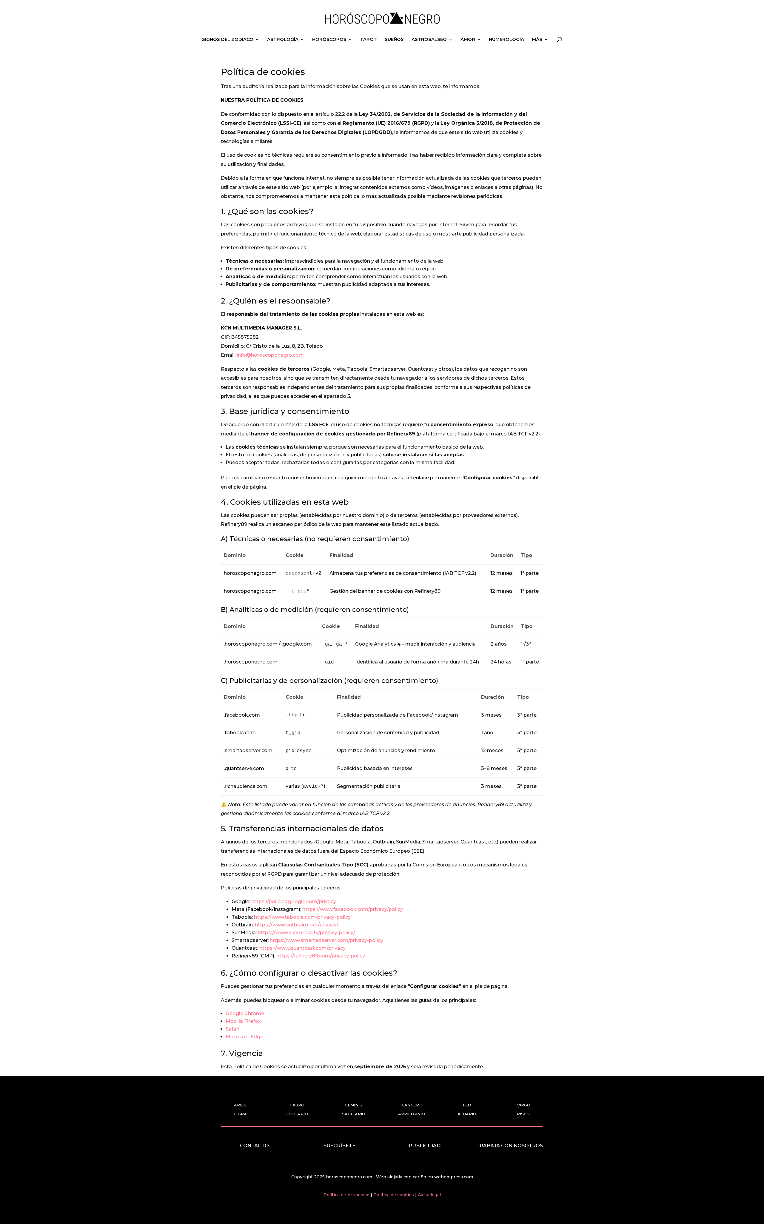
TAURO (296, 1105)
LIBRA (240, 1113)
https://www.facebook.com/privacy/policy (352, 909)
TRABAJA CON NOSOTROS (509, 1145)
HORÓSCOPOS (329, 39)
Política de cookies (394, 1194)
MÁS (537, 39)
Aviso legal (429, 1194)
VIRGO (523, 1105)
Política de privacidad (347, 1194)
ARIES (240, 1105)
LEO (467, 1105)
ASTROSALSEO (429, 39)
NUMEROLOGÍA (506, 39)
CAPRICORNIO (410, 1113)
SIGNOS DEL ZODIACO (227, 39)
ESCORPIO (297, 1113)
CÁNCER (410, 1105)
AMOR (467, 39)
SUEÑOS (394, 39)
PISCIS (523, 1113)
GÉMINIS (353, 1105)
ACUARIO (467, 1113)
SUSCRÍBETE (339, 1145)
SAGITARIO (353, 1113)
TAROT (368, 39)
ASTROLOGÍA (282, 39)
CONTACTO (254, 1145)
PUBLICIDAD (424, 1145)
